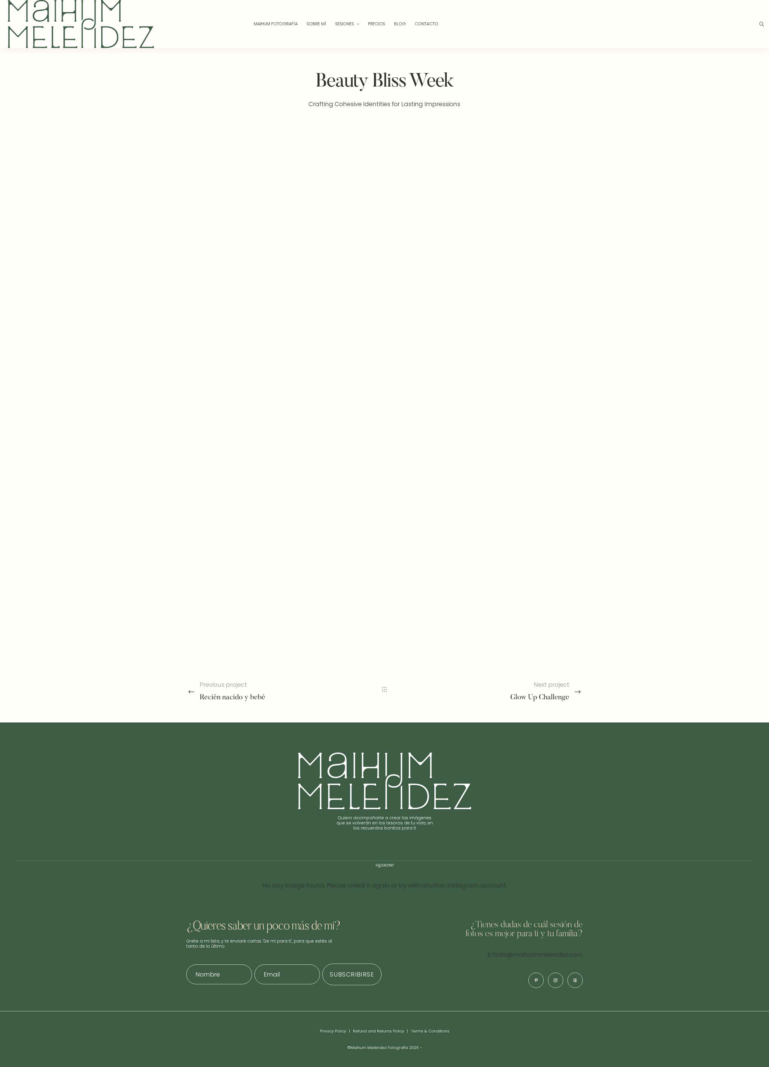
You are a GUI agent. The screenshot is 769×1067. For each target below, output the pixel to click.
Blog (400, 24)
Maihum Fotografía (276, 24)
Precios (376, 24)
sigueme (384, 865)
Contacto (426, 24)
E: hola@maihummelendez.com (535, 954)
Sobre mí (316, 24)
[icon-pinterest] (536, 980)
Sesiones (344, 24)
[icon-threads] (575, 980)
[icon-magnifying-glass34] (761, 24)
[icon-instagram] (555, 980)
